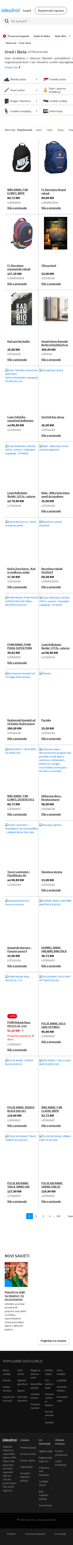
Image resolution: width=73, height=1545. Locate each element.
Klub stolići (20, 1372)
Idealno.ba (11, 43)
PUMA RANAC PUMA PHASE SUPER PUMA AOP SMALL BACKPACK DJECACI (20, 650)
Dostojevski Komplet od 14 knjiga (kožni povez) (21, 721)
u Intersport (14, 1044)
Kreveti (7, 1380)
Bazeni (21, 1390)
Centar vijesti (27, 1460)
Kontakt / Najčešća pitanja (25, 1477)
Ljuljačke (61, 1380)
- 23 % (12, 1016)
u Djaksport (14, 202)
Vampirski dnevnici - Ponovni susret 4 (19, 949)
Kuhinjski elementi (22, 1398)
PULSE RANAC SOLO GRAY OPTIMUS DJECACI (53, 1027)
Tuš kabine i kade (49, 1384)
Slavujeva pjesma (51, 871)
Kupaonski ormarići (9, 1398)
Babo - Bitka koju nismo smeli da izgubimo (55, 494)
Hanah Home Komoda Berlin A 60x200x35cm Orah (54, 344)
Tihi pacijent (48, 265)
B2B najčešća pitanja (43, 1495)
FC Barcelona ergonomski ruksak (19, 267)
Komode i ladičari (62, 1388)
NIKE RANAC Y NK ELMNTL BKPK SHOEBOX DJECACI (18, 193)
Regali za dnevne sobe (35, 1374)
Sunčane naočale (35, 1406)
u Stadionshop (49, 202)
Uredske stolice (35, 1395)
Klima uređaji (6, 1372)
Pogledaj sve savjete (53, 1340)
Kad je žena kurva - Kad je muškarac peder (21, 570)
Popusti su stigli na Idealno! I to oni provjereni (15, 1295)
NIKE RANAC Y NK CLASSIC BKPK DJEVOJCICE (51, 1110)
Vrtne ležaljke (61, 1372)
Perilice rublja (49, 1372)
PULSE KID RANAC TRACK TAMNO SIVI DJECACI (18, 1186)
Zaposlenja (26, 1466)
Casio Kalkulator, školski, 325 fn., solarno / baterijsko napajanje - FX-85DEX (21, 498)
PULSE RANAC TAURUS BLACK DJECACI (20, 1109)
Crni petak (60, 1533)
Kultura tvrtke (28, 1454)
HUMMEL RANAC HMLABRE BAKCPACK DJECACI (54, 951)
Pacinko (46, 720)
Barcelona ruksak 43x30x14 (52, 570)
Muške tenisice (7, 1388)
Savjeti (27, 10)
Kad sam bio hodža (18, 341)
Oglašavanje (45, 1451)
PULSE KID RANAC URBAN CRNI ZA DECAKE (52, 1186)
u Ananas (46, 353)
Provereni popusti (35, 1533)
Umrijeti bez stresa (52, 417)
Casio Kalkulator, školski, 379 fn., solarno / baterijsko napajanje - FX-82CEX (55, 650)
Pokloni (11, 1533)
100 (58, 1216)
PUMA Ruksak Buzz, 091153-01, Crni (19, 1024)
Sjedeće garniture (22, 1382)
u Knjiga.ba (48, 277)
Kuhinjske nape (62, 1398)
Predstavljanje (28, 1447)
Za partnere (45, 1505)
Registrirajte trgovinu (51, 10)
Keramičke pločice (36, 1385)
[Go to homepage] (11, 11)
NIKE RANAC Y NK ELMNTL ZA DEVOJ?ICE (20, 797)
